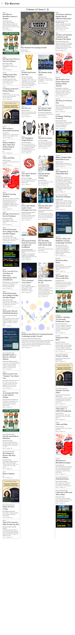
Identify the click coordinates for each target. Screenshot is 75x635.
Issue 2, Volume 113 (7, 30)
